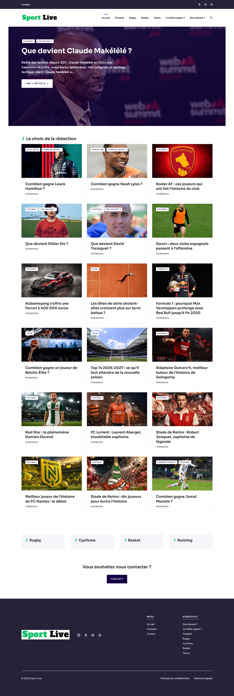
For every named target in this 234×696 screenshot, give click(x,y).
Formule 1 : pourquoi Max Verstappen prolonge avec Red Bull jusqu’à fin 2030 (179, 308)
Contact (25, 4)
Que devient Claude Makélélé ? (76, 50)
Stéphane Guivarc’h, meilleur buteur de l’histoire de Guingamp (182, 372)
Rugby (132, 17)
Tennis (157, 17)
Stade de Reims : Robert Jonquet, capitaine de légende (177, 437)
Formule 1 (162, 269)
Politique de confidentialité (175, 678)
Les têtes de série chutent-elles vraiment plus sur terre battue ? (116, 308)
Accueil (106, 17)
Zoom (95, 269)
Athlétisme (98, 150)
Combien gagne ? (175, 17)
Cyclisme (188, 643)
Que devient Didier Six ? (46, 244)
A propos (152, 629)
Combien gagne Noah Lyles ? (116, 184)
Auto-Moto (33, 150)
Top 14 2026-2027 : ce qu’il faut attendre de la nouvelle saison (115, 372)
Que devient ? (197, 17)
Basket (145, 17)
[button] (210, 18)
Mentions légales (203, 678)
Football (119, 17)
